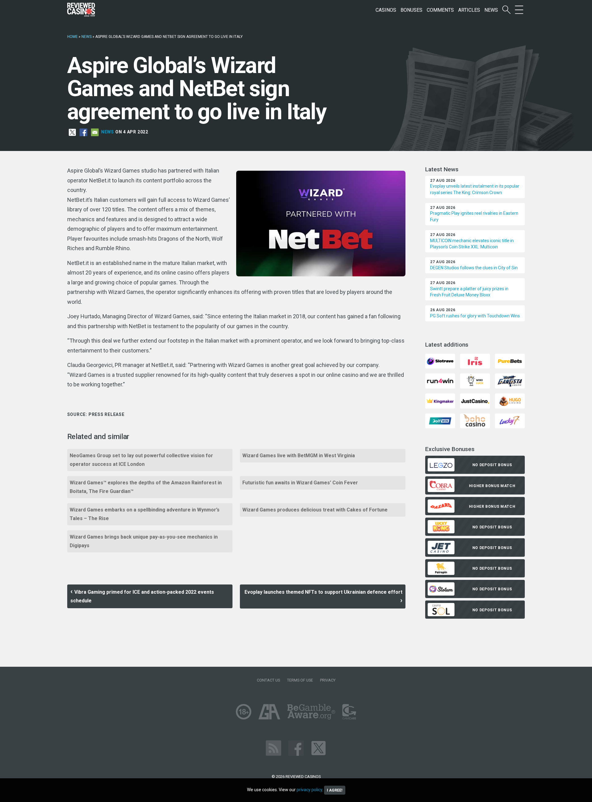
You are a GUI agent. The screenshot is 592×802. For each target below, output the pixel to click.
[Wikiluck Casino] (475, 381)
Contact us (268, 680)
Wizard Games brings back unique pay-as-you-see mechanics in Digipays (144, 541)
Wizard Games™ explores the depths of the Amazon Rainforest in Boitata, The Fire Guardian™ (146, 487)
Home (72, 37)
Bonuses (411, 10)
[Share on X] (72, 131)
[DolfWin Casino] (440, 420)
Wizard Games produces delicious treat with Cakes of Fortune (315, 510)
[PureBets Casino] (510, 361)
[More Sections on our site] (519, 10)
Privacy (327, 680)
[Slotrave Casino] (440, 361)
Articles (469, 10)
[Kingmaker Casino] (440, 400)
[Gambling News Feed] (273, 748)
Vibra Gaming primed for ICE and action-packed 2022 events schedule (142, 596)
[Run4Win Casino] (440, 381)
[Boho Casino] (475, 420)
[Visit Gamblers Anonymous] (269, 711)
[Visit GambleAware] (311, 711)
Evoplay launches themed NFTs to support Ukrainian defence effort (323, 592)
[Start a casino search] (506, 10)
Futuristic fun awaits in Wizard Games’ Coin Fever (300, 483)
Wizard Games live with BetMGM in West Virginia (298, 455)
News (491, 10)
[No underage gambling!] (243, 711)
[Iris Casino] (475, 361)
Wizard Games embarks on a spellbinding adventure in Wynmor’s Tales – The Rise (145, 514)
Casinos (386, 10)
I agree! (335, 790)
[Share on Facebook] (83, 131)
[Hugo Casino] (510, 400)
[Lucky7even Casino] (510, 420)
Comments (440, 10)
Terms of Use (300, 680)
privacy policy (309, 789)
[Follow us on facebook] (296, 748)
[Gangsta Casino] (510, 381)
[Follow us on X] (318, 748)
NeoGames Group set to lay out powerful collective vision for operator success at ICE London (141, 460)
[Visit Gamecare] (349, 711)
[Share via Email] (95, 131)
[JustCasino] (475, 400)
